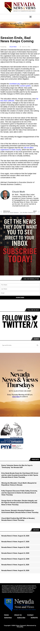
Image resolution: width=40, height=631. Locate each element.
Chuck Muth (13, 46)
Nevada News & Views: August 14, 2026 (15, 547)
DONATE (34, 618)
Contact (30, 615)
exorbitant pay (14, 84)
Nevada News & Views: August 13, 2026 (15, 553)
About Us (18, 615)
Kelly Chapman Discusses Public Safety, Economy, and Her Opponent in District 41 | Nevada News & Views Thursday (19, 493)
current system (25, 86)
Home (6, 615)
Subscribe (21, 618)
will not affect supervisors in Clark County (16, 149)
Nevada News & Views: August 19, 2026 (15, 536)
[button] (30, 16)
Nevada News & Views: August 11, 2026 (15, 564)
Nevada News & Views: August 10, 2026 (15, 570)
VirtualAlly (20, 627)
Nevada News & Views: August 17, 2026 (15, 541)
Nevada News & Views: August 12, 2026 (15, 559)
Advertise (8, 618)
